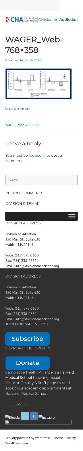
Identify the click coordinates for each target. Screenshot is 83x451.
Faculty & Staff (33, 383)
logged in (37, 155)
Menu (77, 5)
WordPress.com (16, 443)
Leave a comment (17, 109)
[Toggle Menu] (71, 216)
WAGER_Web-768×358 (22, 125)
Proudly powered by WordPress (27, 438)
